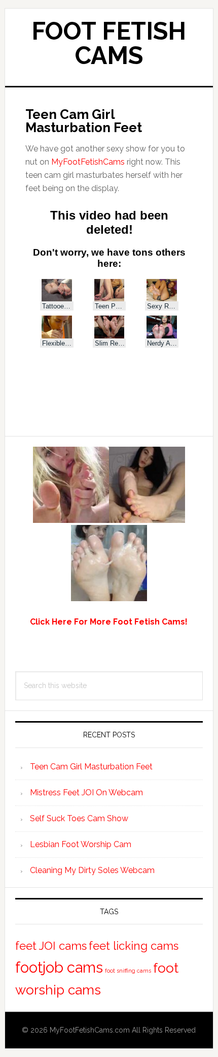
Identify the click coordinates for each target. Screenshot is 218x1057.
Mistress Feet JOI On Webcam (86, 792)
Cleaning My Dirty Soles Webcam (92, 870)
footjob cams (59, 967)
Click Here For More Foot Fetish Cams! (109, 622)
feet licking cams (133, 945)
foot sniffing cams (128, 971)
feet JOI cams (51, 945)
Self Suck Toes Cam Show (79, 818)
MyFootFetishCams (88, 162)
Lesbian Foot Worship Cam (80, 844)
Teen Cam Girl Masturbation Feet (91, 766)
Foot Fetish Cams (108, 43)
